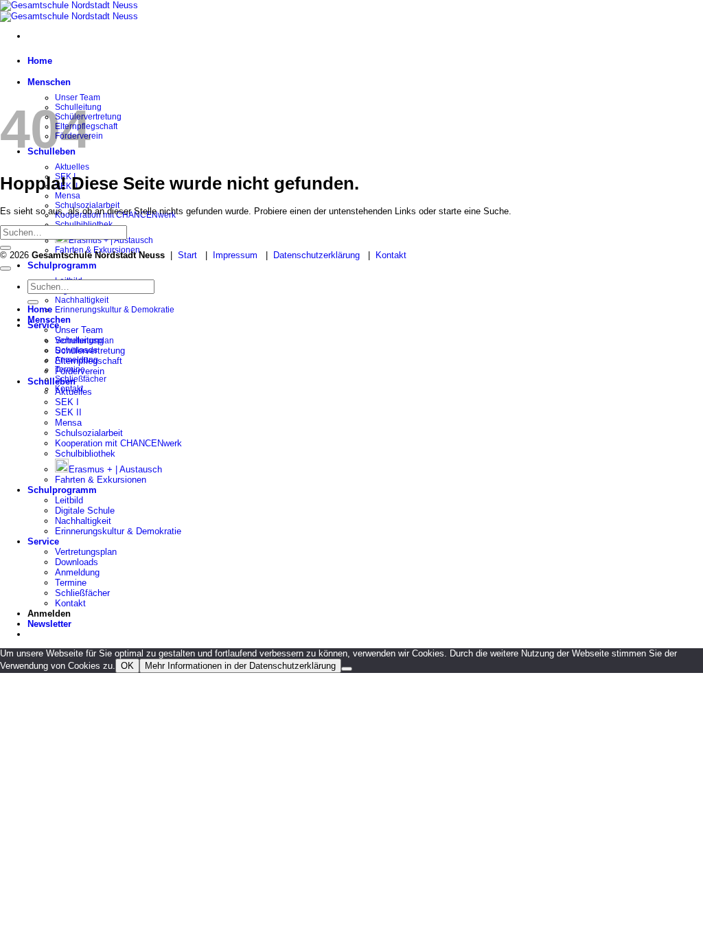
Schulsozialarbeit (89, 433)
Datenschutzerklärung (316, 255)
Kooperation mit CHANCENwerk (118, 443)
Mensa (67, 196)
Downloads (76, 562)
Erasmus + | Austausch (111, 240)
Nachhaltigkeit (81, 300)
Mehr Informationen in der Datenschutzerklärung (240, 666)
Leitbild (69, 500)
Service (43, 325)
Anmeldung (77, 572)
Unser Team (79, 330)
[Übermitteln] (5, 248)
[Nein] (346, 669)
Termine (71, 582)
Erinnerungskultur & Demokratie (114, 309)
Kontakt (391, 255)
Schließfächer (80, 379)
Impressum (235, 255)
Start (187, 255)
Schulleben (51, 381)
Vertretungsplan (86, 552)
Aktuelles (72, 167)
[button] (49, 624)
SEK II (68, 412)
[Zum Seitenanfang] (5, 268)
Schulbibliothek (84, 224)
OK (127, 666)
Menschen (49, 82)
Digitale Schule (85, 510)
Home (39, 61)
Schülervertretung (90, 350)
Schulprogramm (62, 265)
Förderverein (79, 371)
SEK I (67, 402)
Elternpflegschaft (88, 361)
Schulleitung (79, 340)
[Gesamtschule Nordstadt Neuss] (69, 10)
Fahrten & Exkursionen (100, 479)
